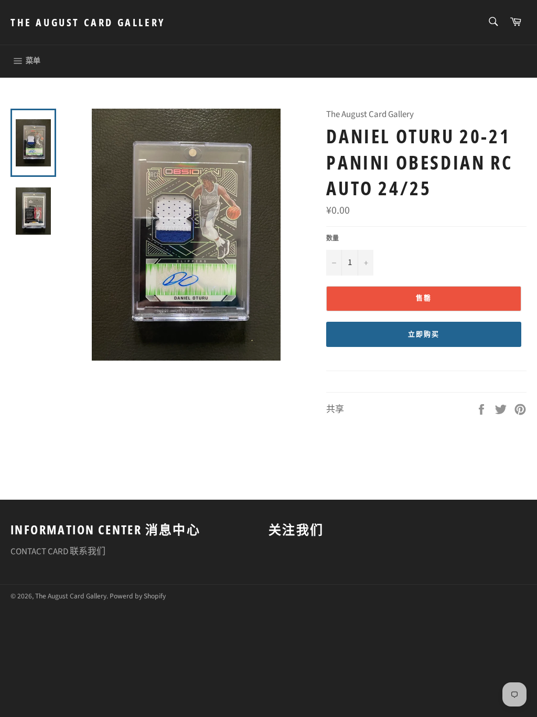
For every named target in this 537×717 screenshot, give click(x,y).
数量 (332, 239)
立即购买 (423, 334)
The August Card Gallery (87, 22)
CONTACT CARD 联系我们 (57, 551)
